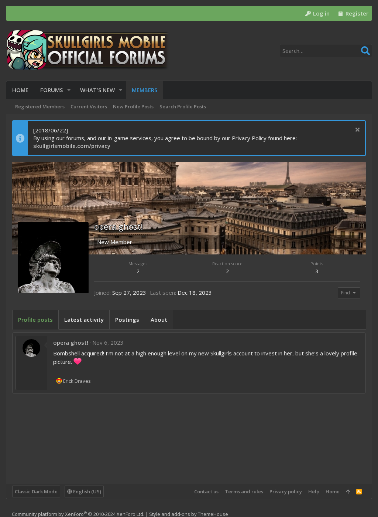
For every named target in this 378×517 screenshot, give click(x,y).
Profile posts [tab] (35, 319)
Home (333, 491)
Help (313, 491)
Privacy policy (285, 491)
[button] (68, 90)
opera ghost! (70, 342)
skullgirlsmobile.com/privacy (71, 145)
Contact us (206, 491)
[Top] (348, 491)
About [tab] (159, 319)
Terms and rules (244, 491)
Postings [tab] (127, 319)
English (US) (86, 491)
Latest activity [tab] (84, 319)
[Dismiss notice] (356, 130)
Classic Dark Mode (36, 491)
